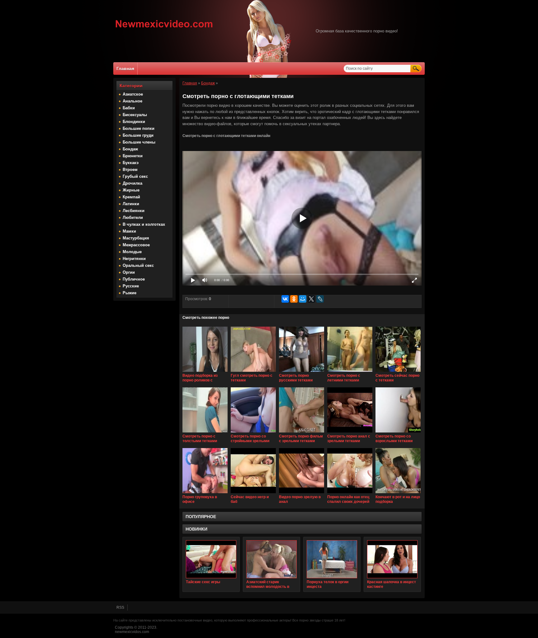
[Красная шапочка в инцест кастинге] (392, 559)
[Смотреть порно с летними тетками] (349, 372)
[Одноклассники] (294, 299)
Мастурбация (136, 238)
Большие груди (138, 135)
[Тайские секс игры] (211, 559)
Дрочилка (132, 183)
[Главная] (164, 28)
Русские (131, 286)
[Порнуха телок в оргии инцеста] (332, 559)
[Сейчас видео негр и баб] (253, 493)
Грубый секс (135, 176)
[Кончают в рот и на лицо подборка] (398, 493)
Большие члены (139, 142)
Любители (133, 217)
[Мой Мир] (302, 299)
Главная (125, 68)
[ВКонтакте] (285, 299)
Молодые (132, 251)
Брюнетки (133, 156)
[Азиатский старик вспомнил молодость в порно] (271, 559)
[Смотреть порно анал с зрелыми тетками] (349, 433)
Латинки (131, 203)
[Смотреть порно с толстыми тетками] (205, 433)
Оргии (129, 272)
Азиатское (133, 94)
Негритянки (134, 258)
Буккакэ (131, 162)
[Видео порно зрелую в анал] (301, 493)
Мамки (129, 231)
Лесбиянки (133, 210)
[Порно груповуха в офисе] (205, 493)
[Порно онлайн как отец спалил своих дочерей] (349, 493)
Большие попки (138, 128)
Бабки (129, 108)
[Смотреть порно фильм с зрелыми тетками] (301, 433)
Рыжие (129, 293)
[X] (311, 299)
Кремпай (131, 197)
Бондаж (130, 149)
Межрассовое (136, 245)
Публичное (134, 279)
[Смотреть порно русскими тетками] (301, 372)
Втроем (130, 169)
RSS (120, 607)
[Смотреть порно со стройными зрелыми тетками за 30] (253, 433)
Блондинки (134, 121)
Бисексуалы (135, 114)
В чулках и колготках (144, 224)
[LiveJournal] (320, 299)
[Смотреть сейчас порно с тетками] (398, 372)
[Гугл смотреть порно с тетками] (253, 372)
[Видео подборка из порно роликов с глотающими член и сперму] (205, 372)
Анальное (132, 101)
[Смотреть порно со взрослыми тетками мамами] (398, 433)
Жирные (131, 190)
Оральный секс (138, 265)
